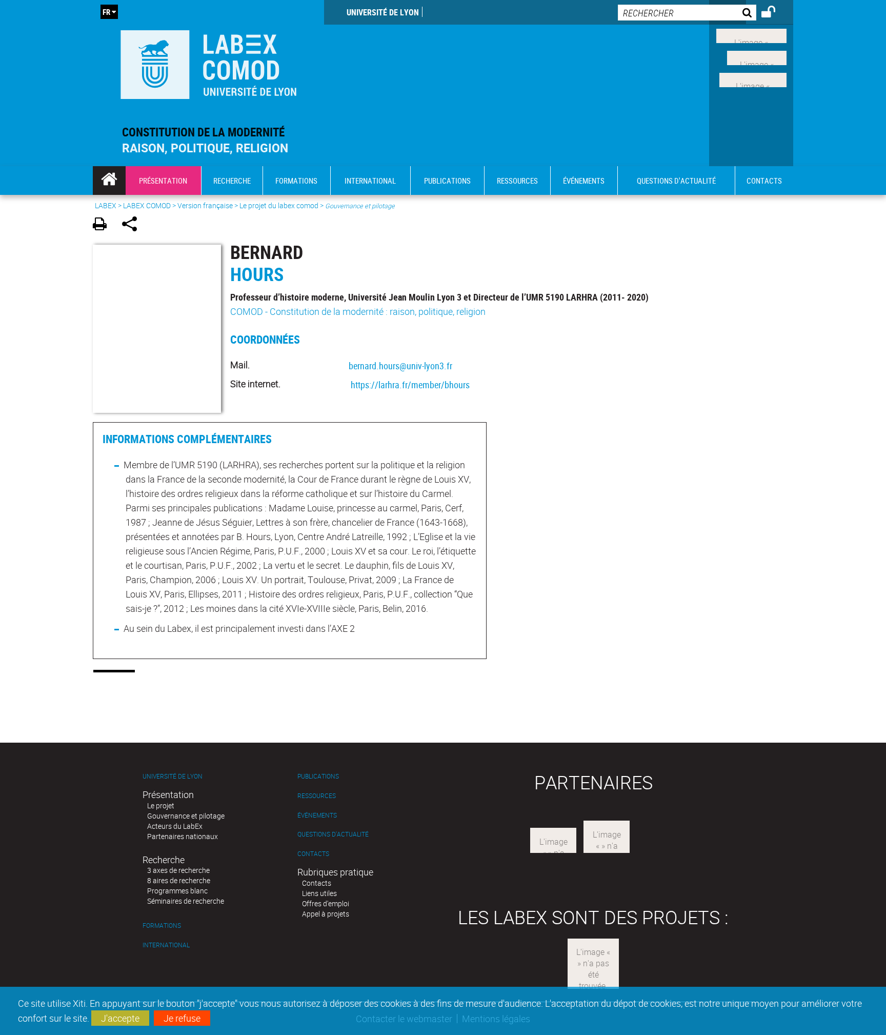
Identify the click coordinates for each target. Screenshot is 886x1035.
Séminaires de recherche (185, 901)
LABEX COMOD (147, 205)
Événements (317, 815)
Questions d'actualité (333, 834)
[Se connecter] (775, 13)
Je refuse (182, 1018)
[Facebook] (751, 35)
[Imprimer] (103, 225)
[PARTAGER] (133, 225)
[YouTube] (753, 78)
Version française (205, 205)
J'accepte (120, 1018)
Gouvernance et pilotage (186, 816)
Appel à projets (325, 914)
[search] (687, 13)
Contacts (313, 853)
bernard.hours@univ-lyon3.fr (400, 366)
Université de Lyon (383, 12)
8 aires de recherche (178, 880)
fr (106, 12)
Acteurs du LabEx (175, 826)
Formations (162, 925)
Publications (318, 776)
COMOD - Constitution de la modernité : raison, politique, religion (358, 311)
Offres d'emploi (325, 903)
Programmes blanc (177, 890)
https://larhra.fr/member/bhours (410, 385)
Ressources (316, 795)
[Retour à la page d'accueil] (208, 62)
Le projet (160, 805)
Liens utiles (319, 893)
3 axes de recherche (178, 870)
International (166, 945)
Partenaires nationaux (182, 836)
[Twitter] (757, 57)
